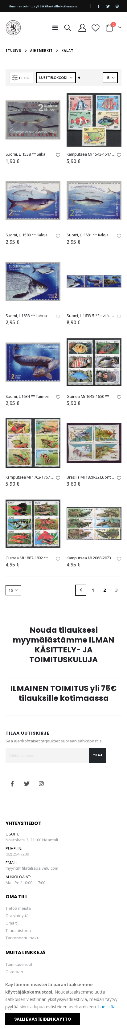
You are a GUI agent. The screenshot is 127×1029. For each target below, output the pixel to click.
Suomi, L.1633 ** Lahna (26, 315)
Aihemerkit (41, 50)
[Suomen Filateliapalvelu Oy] (13, 27)
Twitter (27, 784)
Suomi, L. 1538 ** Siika (25, 154)
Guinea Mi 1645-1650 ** (88, 396)
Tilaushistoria (18, 930)
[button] (57, 155)
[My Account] (82, 28)
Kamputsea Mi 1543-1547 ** (91, 154)
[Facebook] (99, 6)
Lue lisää (107, 1007)
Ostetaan (14, 971)
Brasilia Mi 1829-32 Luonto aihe (91, 477)
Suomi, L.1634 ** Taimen (27, 396)
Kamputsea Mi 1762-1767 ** (30, 477)
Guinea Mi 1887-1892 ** (27, 558)
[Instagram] (117, 6)
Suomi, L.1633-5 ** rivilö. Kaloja (91, 315)
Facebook (12, 784)
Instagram (41, 784)
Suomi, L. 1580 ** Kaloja (26, 235)
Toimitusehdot (19, 964)
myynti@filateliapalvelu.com (32, 868)
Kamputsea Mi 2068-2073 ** (91, 558)
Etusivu (14, 50)
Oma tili (13, 923)
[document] (64, 1003)
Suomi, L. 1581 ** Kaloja (88, 235)
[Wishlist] (95, 28)
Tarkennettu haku (22, 938)
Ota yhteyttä (17, 915)
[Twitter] (108, 6)
